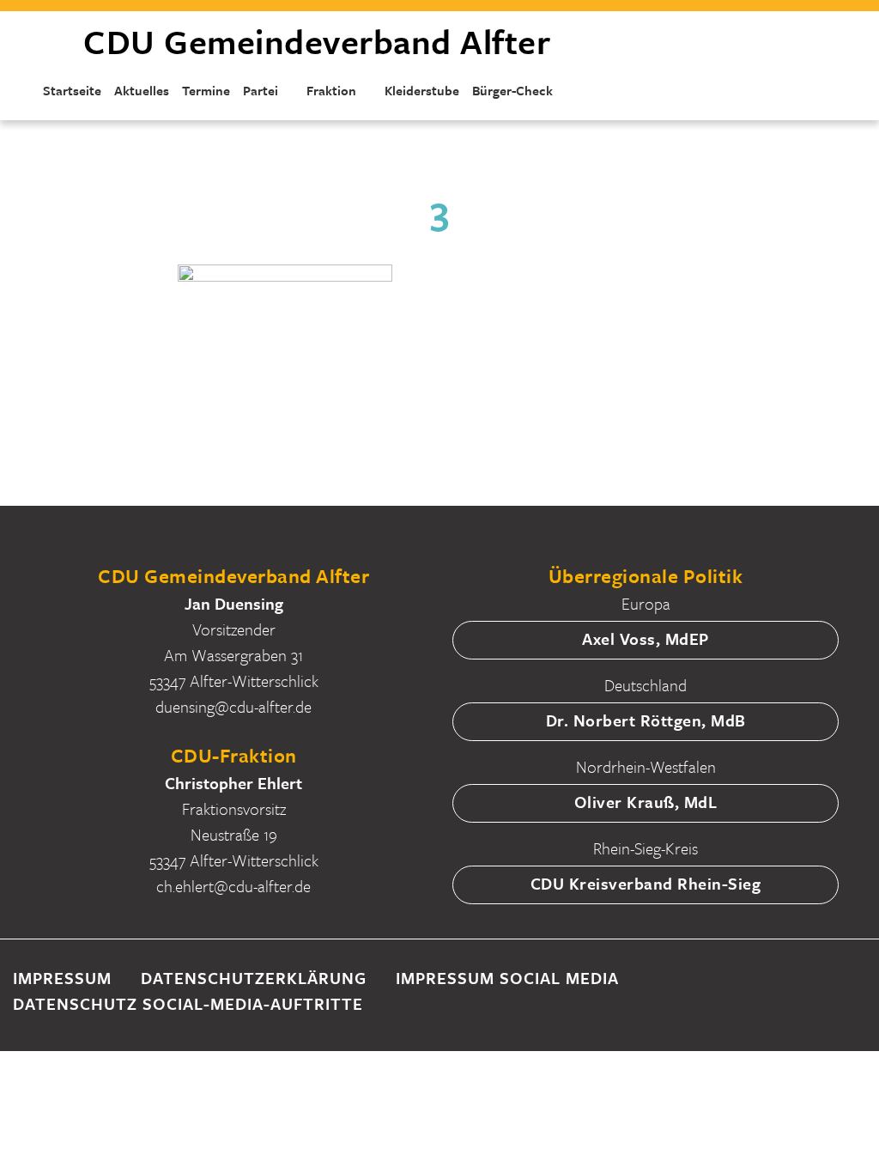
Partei (260, 90)
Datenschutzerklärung (254, 977)
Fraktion (331, 90)
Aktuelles (141, 90)
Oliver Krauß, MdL (646, 801)
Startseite (72, 90)
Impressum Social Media (507, 977)
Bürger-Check (512, 90)
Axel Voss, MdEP (645, 638)
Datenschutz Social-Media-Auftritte (188, 1003)
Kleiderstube (422, 90)
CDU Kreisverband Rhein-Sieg (645, 883)
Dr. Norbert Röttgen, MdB (646, 720)
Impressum (62, 977)
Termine (206, 90)
